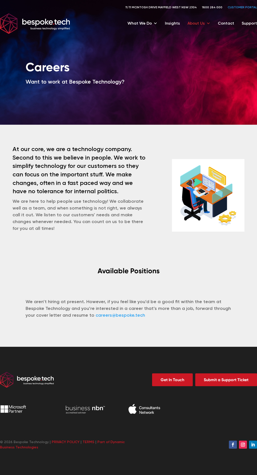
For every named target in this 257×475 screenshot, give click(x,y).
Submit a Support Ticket (226, 379)
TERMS (88, 442)
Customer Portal (242, 7)
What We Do (139, 23)
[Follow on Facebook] (233, 445)
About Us (196, 23)
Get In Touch (172, 379)
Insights (172, 23)
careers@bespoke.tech (120, 315)
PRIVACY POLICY (66, 442)
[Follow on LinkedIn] (253, 445)
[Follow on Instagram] (243, 445)
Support (249, 23)
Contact (226, 23)
